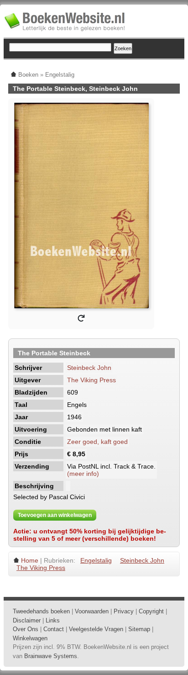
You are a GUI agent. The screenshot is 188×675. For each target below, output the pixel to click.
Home (29, 560)
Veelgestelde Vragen (96, 629)
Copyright (151, 611)
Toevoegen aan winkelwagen (55, 515)
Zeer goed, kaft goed (97, 441)
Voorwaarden (92, 611)
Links (53, 620)
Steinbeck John (89, 367)
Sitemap (139, 629)
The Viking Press (91, 380)
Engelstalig (96, 560)
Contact (53, 629)
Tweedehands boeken (41, 611)
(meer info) (83, 473)
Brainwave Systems (50, 656)
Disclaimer (27, 620)
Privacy (124, 611)
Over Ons (25, 629)
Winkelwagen (30, 638)
